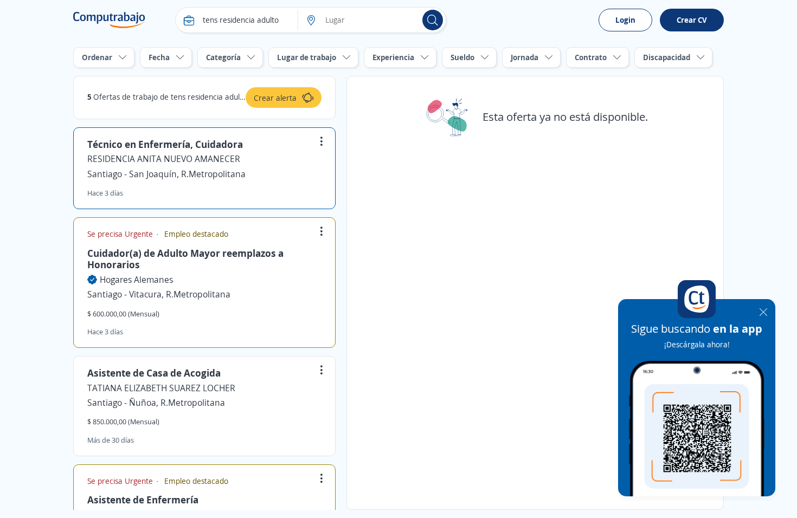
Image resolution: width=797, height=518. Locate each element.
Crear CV (692, 20)
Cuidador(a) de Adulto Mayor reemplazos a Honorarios (185, 259)
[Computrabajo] (109, 20)
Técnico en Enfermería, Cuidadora (165, 144)
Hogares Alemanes (136, 280)
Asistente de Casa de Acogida (154, 372)
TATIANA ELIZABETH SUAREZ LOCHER (161, 388)
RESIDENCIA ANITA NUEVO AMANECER (163, 159)
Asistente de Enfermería (142, 499)
